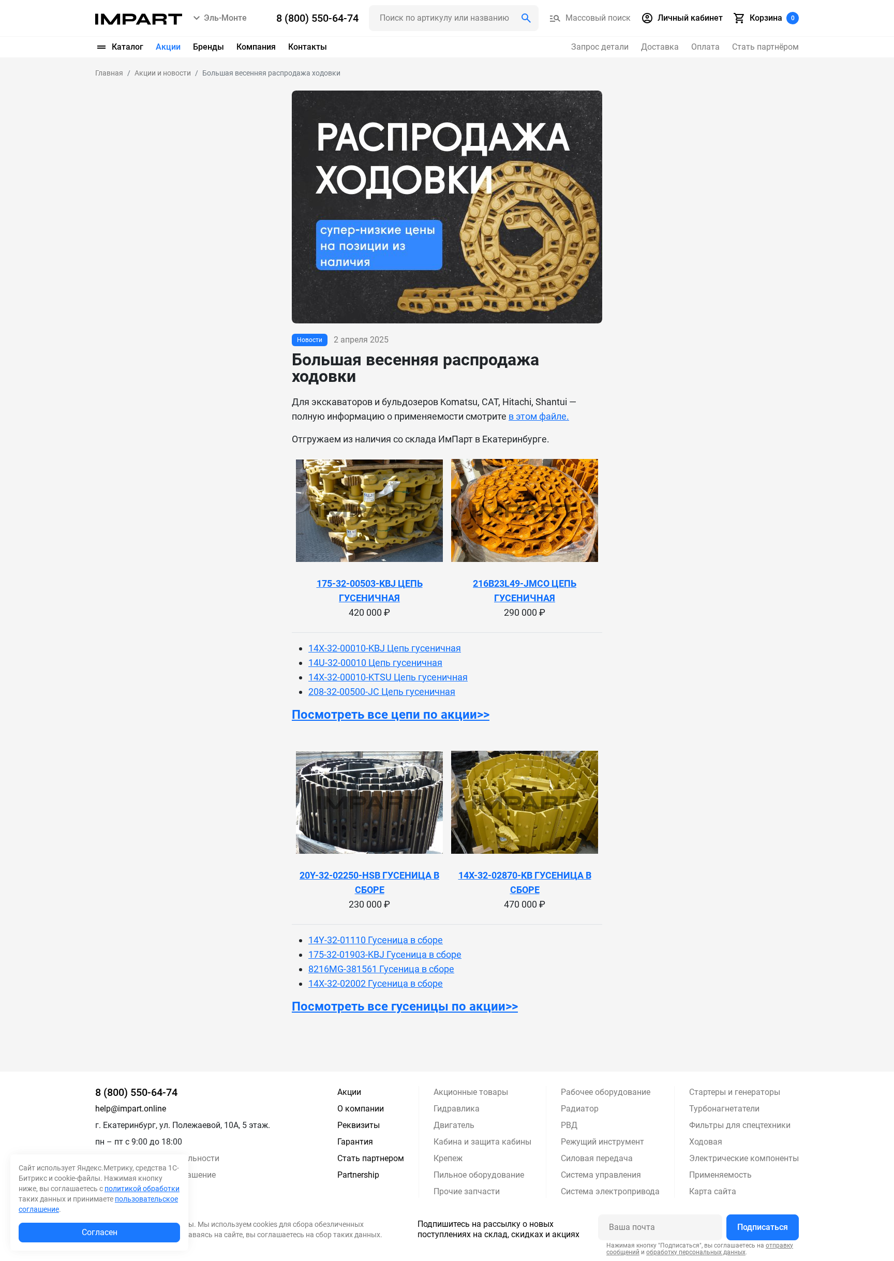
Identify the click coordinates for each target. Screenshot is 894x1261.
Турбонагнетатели (724, 1109)
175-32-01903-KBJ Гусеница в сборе (384, 954)
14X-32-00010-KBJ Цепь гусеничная (384, 648)
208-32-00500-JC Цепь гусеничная (381, 691)
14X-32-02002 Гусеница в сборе (375, 983)
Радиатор (580, 1109)
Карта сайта (712, 1191)
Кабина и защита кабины (482, 1142)
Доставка (660, 47)
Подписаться (762, 1227)
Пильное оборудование (479, 1175)
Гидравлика (457, 1109)
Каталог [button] (127, 47)
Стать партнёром (765, 47)
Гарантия (355, 1142)
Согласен (99, 1232)
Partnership (358, 1175)
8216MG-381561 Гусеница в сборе (381, 968)
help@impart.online (130, 1109)
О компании (360, 1109)
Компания (256, 47)
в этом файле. (539, 416)
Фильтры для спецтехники (740, 1125)
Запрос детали (600, 47)
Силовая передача (597, 1158)
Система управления (601, 1175)
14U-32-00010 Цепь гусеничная (375, 662)
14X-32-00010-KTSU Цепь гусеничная (388, 677)
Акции (168, 47)
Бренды (208, 47)
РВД (569, 1125)
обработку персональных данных (696, 1252)
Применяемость (720, 1175)
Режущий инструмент (602, 1142)
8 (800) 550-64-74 (136, 1092)
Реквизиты (358, 1125)
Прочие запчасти (467, 1191)
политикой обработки (142, 1188)
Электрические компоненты (744, 1158)
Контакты (307, 47)
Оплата (705, 47)
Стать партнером (370, 1158)
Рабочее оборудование (605, 1092)
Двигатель (454, 1125)
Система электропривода (610, 1191)
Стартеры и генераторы (734, 1092)
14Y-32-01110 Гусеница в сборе (375, 939)
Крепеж (448, 1158)
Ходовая (705, 1142)
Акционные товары (471, 1092)
